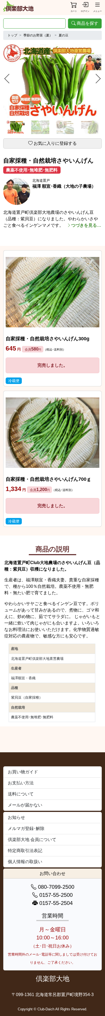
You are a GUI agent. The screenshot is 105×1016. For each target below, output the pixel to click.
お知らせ (16, 817)
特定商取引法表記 (25, 850)
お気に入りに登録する (55, 143)
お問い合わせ (52, 873)
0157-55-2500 (55, 895)
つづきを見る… (86, 225)
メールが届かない (25, 805)
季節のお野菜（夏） (37, 35)
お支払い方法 (21, 783)
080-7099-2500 (55, 887)
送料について (21, 794)
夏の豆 (63, 35)
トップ (12, 35)
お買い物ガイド (23, 772)
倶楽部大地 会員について (32, 839)
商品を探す (87, 23)
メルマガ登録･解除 (26, 828)
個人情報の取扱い (25, 861)
